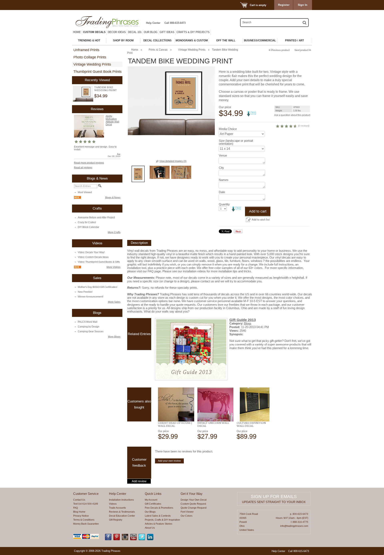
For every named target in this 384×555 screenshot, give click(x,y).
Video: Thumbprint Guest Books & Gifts (99, 262)
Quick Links (153, 493)
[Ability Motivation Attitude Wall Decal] (89, 136)
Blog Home (79, 511)
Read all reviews (83, 167)
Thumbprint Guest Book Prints (97, 72)
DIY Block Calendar (88, 227)
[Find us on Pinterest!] (116, 539)
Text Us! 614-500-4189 (85, 503)
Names (223, 180)
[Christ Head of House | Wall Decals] (176, 404)
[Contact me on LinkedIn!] (150, 539)
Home (77, 32)
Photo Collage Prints (89, 57)
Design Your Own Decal (194, 499)
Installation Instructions (121, 499)
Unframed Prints (86, 50)
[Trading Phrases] (110, 22)
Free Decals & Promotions (159, 507)
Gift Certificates (153, 503)
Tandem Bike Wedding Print (105, 88)
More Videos (113, 267)
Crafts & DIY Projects (193, 32)
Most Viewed (85, 192)
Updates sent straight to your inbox (274, 502)
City (221, 167)
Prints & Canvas (158, 49)
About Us (150, 527)
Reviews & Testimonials (122, 511)
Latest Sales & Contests (158, 515)
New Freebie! (85, 291)
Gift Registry (115, 519)
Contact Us (79, 499)
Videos (113, 503)
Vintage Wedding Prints (92, 64)
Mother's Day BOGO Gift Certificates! (97, 287)
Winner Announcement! (90, 296)
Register (283, 4)
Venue (223, 155)
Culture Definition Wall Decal (251, 424)
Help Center (153, 22)
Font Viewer (187, 511)
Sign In (302, 4)
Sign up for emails (274, 496)
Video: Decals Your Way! (91, 252)
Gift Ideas (167, 32)
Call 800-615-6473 (175, 22)
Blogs (247, 323)
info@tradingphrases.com (294, 526)
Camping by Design (88, 326)
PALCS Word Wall (87, 321)
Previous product (279, 50)
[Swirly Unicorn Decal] (215, 404)
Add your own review (169, 460)
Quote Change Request (193, 507)
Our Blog (150, 32)
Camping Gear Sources (90, 331)
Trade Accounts (117, 507)
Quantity (224, 204)
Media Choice (228, 129)
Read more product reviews (89, 162)
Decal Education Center (122, 515)
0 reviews (303, 126)
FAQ (75, 507)
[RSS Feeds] (77, 198)
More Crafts (114, 232)
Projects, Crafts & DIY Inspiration (162, 519)
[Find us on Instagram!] (125, 539)
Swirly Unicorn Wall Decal (213, 424)
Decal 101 (135, 32)
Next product (303, 50)
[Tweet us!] (142, 539)
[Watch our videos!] (133, 539)
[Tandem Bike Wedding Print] (83, 94)
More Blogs (114, 336)
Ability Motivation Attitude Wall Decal (112, 120)
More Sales (114, 301)
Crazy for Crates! (87, 222)
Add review (139, 481)
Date (222, 192)
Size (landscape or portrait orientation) (236, 142)
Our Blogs (150, 511)
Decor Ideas (117, 32)
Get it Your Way (191, 493)
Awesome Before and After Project (96, 217)
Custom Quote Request (193, 503)
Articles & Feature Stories (158, 523)
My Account (151, 499)
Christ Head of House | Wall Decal (175, 424)
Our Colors (186, 515)
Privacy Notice (81, 515)
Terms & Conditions (83, 519)
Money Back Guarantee (86, 523)
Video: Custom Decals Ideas (93, 257)
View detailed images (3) (172, 161)
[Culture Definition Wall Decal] (255, 404)
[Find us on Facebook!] (108, 539)
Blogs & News (112, 197)
